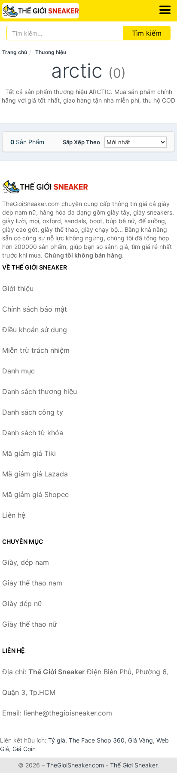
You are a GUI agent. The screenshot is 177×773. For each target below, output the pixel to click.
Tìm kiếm (147, 33)
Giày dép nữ (22, 603)
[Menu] (165, 9)
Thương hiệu (50, 52)
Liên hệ (13, 515)
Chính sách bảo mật (34, 309)
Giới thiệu (18, 288)
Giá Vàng (140, 740)
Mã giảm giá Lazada (35, 474)
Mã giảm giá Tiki (29, 453)
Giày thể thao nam (32, 583)
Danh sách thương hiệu (39, 391)
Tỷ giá (56, 740)
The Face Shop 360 (97, 740)
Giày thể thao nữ (29, 624)
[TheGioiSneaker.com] (55, 10)
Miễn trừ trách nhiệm (36, 350)
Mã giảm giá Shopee (35, 494)
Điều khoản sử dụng (34, 329)
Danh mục (18, 371)
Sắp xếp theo (81, 142)
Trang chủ (14, 52)
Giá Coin (24, 748)
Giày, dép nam (25, 562)
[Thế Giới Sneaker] (45, 186)
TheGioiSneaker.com (75, 765)
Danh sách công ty (32, 412)
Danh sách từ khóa (32, 432)
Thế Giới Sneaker (133, 765)
